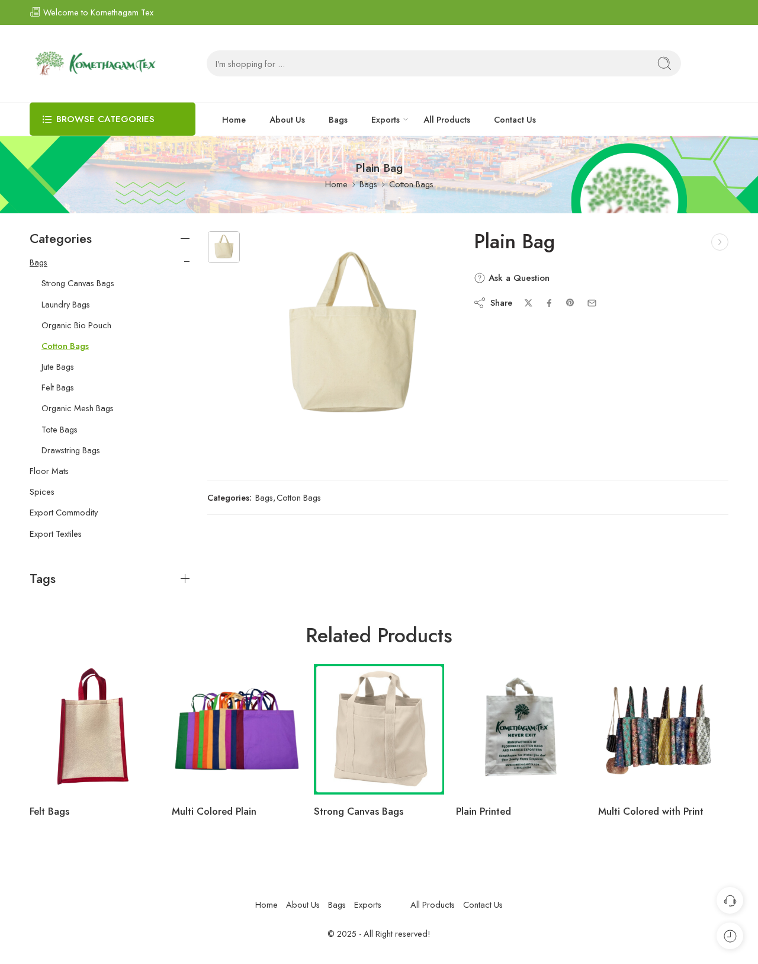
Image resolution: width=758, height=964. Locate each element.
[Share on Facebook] (549, 303)
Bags (338, 119)
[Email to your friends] (592, 303)
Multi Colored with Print (651, 811)
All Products (446, 119)
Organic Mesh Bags (77, 408)
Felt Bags (57, 387)
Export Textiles (56, 534)
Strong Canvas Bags (77, 283)
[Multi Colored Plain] (237, 729)
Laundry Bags (65, 304)
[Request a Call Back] (730, 900)
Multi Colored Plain (214, 811)
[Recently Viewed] (730, 936)
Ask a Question (518, 277)
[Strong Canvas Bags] (379, 729)
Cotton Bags (411, 184)
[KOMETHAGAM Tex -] (94, 63)
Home (234, 119)
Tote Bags (59, 429)
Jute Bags (57, 367)
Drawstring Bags (70, 450)
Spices (42, 492)
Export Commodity (64, 512)
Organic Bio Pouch (76, 325)
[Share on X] (528, 303)
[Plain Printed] (719, 242)
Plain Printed (483, 811)
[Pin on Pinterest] (570, 303)
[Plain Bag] (224, 247)
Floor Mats (49, 471)
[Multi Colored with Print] (663, 729)
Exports (385, 119)
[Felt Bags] (95, 729)
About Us (287, 119)
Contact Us (515, 119)
